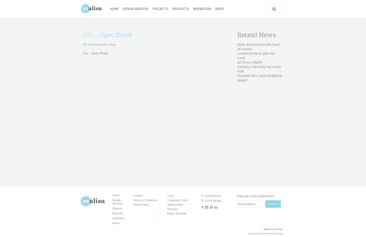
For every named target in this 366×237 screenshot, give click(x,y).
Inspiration (202, 9)
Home (114, 9)
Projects (160, 9)
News (219, 9)
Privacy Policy (141, 204)
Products (180, 9)
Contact (138, 195)
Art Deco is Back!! (249, 62)
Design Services (135, 9)
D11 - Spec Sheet (95, 53)
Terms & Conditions (145, 200)
